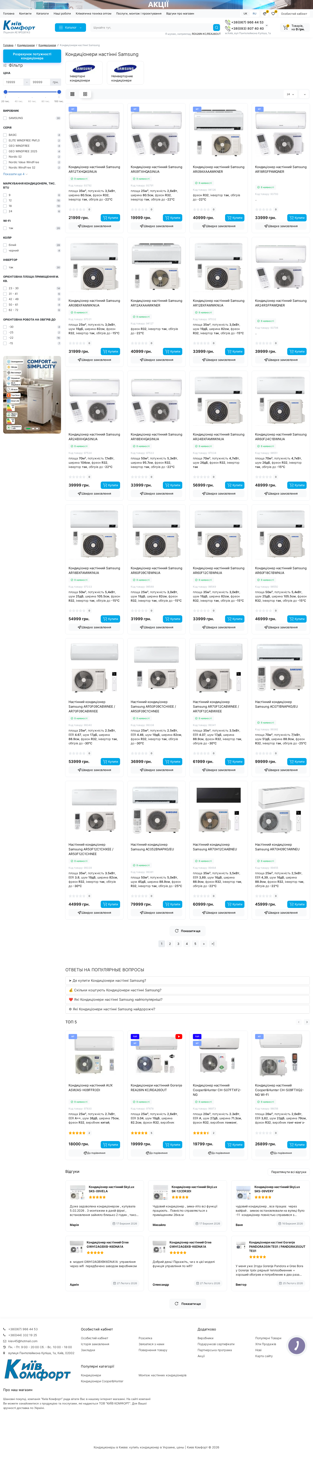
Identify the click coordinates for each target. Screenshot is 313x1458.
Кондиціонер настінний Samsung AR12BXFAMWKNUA (218, 303)
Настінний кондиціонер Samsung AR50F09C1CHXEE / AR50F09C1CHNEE (153, 706)
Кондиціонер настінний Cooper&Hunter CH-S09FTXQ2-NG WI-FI (279, 1090)
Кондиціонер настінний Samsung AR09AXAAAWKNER (218, 169)
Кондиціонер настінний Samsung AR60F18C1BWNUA (281, 570)
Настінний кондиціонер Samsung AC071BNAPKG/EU (276, 704)
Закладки (88, 1350)
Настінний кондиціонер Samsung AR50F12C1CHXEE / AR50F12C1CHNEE (91, 849)
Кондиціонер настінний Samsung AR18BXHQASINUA (156, 436)
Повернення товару (153, 1350)
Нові (258, 1350)
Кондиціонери (91, 1375)
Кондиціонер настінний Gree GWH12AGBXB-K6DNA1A (108, 1244)
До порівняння (96, 1152)
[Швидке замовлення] (89, 1082)
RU (254, 13)
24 (289, 94)
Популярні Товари (268, 1338)
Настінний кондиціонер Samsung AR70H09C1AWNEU (277, 846)
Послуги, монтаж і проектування (138, 13)
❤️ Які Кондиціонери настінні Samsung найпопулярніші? (115, 999)
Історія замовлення (95, 1344)
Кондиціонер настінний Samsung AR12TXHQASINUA (94, 169)
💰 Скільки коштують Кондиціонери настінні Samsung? (115, 990)
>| (212, 943)
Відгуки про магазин (180, 13)
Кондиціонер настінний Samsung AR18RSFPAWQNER (281, 169)
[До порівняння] (89, 163)
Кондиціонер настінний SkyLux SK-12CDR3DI (194, 1189)
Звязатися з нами (151, 1344)
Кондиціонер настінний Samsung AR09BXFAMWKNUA (94, 303)
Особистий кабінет (294, 13)
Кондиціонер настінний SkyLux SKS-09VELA (111, 1189)
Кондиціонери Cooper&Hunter (102, 1381)
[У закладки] (99, 163)
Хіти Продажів (265, 1344)
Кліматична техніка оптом (93, 13)
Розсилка (145, 1338)
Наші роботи (62, 13)
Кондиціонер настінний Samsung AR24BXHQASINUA (94, 436)
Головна (8, 13)
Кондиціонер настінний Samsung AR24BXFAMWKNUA (218, 436)
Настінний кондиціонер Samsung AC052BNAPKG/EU (152, 846)
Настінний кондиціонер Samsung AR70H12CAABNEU (215, 846)
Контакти (25, 13)
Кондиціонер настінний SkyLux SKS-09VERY (277, 1189)
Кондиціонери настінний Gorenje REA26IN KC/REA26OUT (156, 1087)
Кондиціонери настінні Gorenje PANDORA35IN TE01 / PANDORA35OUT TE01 (277, 1246)
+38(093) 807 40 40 (247, 28)
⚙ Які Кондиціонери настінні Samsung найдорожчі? (112, 1009)
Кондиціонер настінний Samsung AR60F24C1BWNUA (281, 436)
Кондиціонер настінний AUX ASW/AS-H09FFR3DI (91, 1087)
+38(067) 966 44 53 (247, 22)
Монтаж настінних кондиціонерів (163, 1375)
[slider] (5, 91)
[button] (28, 428)
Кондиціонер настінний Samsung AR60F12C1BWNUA (218, 570)
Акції (201, 1356)
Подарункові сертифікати (216, 1344)
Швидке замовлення (96, 226)
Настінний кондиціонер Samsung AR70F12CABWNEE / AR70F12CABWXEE (216, 706)
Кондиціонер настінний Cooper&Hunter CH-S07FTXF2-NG (217, 1090)
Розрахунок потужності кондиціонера (32, 56)
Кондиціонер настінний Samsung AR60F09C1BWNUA (156, 570)
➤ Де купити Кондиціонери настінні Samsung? (107, 980)
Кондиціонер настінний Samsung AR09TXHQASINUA (156, 169)
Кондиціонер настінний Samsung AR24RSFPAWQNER (281, 303)
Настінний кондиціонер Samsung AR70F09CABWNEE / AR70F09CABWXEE (92, 706)
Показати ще (190, 931)
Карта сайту (264, 1356)
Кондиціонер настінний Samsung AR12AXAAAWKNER (156, 303)
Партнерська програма (215, 1350)
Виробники (205, 1338)
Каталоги (42, 13)
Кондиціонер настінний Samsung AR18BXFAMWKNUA (94, 570)
